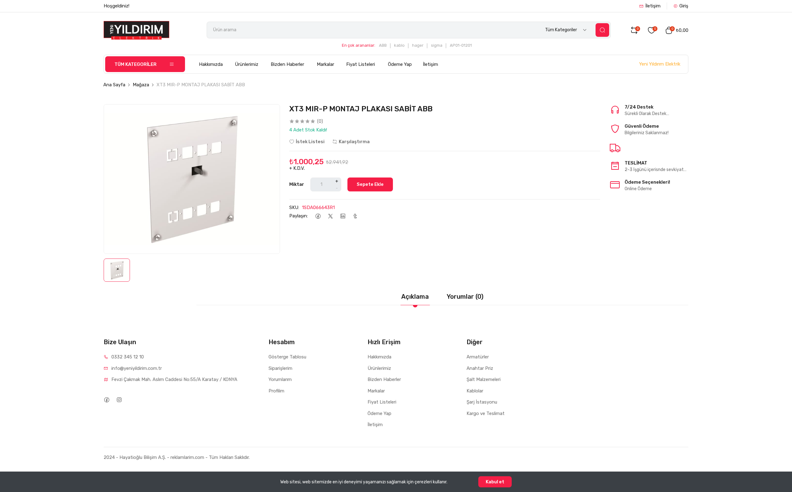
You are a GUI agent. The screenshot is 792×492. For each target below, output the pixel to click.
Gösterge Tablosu (287, 357)
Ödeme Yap (400, 64)
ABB (383, 45)
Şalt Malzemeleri (484, 379)
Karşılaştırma (354, 141)
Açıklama (415, 296)
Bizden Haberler (287, 64)
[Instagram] (119, 399)
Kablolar (475, 391)
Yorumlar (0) (465, 296)
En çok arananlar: (358, 45)
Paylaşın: (298, 216)
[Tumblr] (355, 216)
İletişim (653, 6)
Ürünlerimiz (246, 64)
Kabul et (495, 482)
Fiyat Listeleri (360, 64)
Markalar (325, 64)
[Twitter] (330, 216)
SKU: (294, 207)
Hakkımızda (211, 64)
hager (418, 45)
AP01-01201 (461, 45)
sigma (436, 45)
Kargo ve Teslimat (486, 413)
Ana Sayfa (114, 85)
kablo (399, 45)
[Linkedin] (342, 216)
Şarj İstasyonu (482, 402)
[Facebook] (317, 216)
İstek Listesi (310, 141)
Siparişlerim (280, 368)
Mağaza (141, 85)
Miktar (296, 184)
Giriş (683, 6)
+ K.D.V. (297, 168)
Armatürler (478, 357)
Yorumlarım (280, 379)
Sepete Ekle (370, 184)
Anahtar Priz (480, 368)
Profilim (276, 391)
